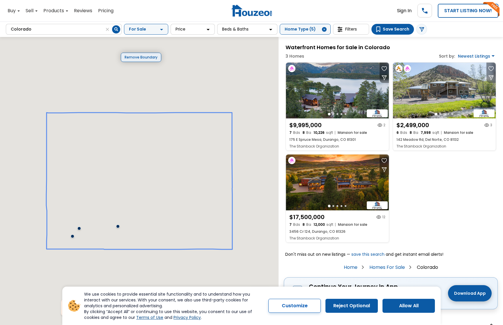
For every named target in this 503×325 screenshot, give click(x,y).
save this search (368, 254)
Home (350, 267)
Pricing (106, 10)
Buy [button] (12, 10)
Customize (295, 305)
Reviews (83, 10)
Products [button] (54, 10)
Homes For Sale (387, 267)
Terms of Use (149, 317)
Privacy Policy (187, 317)
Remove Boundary (141, 57)
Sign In (404, 10)
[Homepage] (251, 11)
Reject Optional (351, 305)
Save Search (396, 29)
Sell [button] (30, 10)
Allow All (409, 305)
